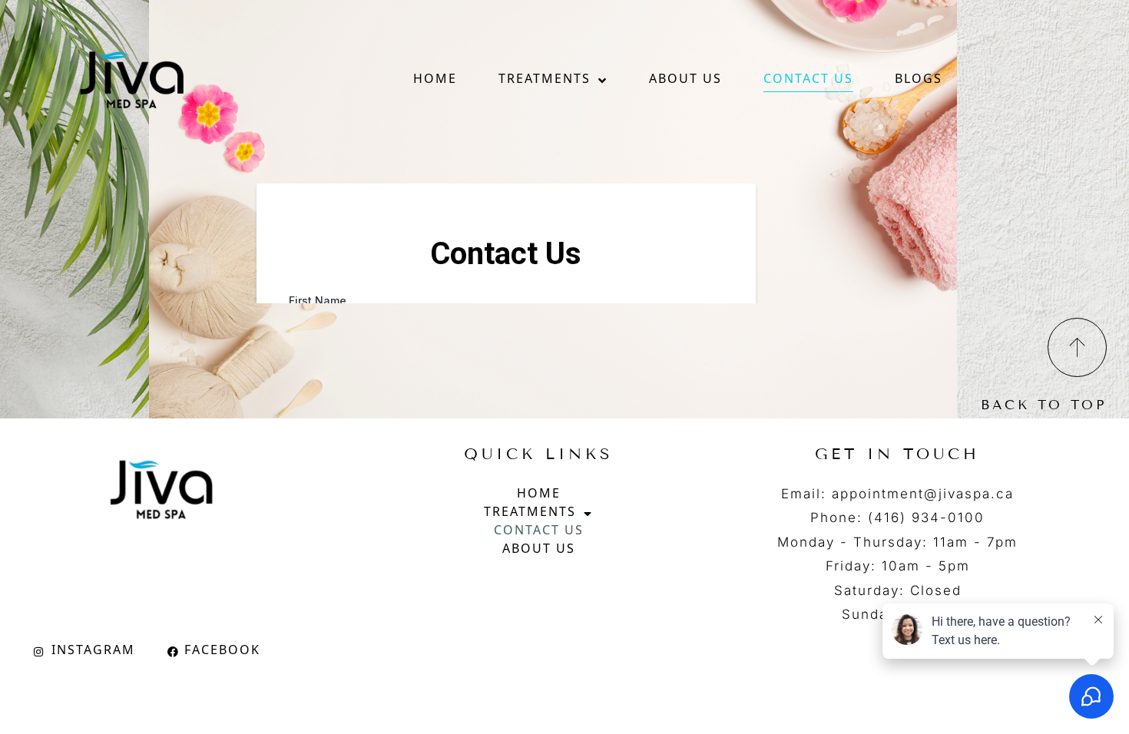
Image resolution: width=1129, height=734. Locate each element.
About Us (685, 80)
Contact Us (808, 80)
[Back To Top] (1077, 347)
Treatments (544, 80)
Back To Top (1044, 405)
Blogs (918, 80)
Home (435, 80)
